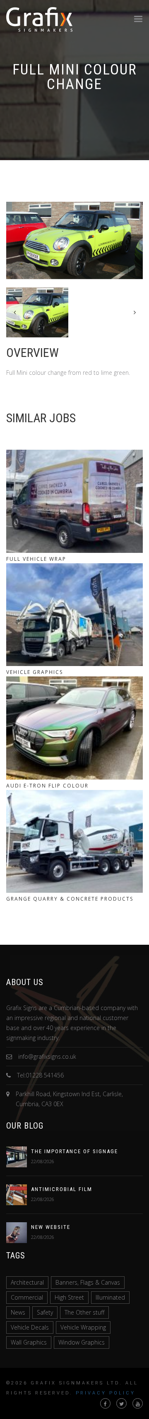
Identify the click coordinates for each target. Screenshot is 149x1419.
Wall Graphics (29, 1342)
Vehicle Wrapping (83, 1327)
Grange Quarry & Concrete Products (69, 898)
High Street (69, 1297)
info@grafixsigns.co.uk (47, 1056)
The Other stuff (84, 1312)
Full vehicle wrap (36, 558)
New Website (50, 1227)
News (18, 1312)
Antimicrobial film (61, 1189)
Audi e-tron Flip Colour (47, 785)
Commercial (27, 1297)
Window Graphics (81, 1342)
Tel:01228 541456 (40, 1075)
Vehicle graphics (34, 672)
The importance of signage (74, 1151)
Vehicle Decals (30, 1327)
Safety (45, 1312)
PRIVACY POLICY (105, 1393)
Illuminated (110, 1297)
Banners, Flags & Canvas (87, 1282)
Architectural (27, 1282)
